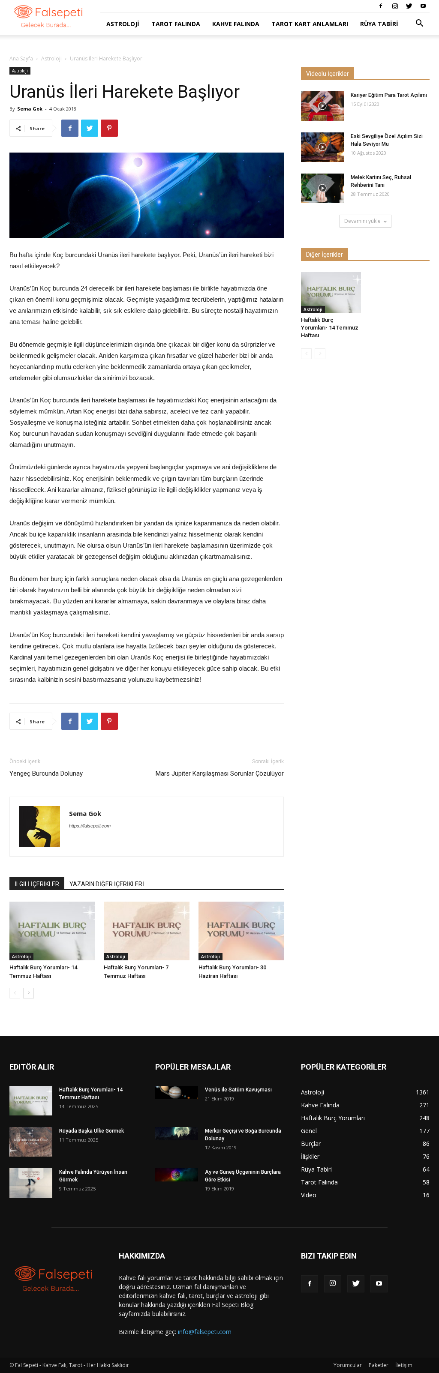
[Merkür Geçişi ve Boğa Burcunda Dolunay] (176, 1133)
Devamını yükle (362, 221)
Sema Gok (29, 108)
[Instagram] (394, 6)
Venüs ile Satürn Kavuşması (238, 1090)
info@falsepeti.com (205, 1332)
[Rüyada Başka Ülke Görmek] (30, 1142)
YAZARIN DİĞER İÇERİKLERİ (106, 884)
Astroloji (122, 24)
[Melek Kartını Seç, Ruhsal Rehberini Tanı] (322, 188)
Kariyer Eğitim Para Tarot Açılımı (389, 95)
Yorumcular (348, 1365)
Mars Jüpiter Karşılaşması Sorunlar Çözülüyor (220, 773)
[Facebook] (380, 6)
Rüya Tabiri (379, 24)
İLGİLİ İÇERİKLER (37, 884)
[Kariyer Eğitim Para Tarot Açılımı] (322, 106)
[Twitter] (409, 6)
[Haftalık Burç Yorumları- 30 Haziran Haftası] (241, 931)
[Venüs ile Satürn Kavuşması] (176, 1092)
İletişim (403, 1365)
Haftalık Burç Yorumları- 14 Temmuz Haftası (329, 328)
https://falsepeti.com (90, 825)
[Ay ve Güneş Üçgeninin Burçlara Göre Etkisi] (176, 1174)
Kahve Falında (235, 24)
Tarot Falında (175, 24)
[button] (419, 24)
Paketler (378, 1365)
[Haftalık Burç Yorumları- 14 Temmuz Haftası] (52, 931)
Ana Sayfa (21, 58)
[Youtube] (423, 6)
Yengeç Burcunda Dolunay (46, 773)
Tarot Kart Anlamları (309, 24)
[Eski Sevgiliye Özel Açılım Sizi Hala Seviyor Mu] (322, 147)
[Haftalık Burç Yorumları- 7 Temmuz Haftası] (146, 931)
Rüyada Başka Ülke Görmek (91, 1131)
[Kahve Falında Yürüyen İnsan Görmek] (30, 1183)
